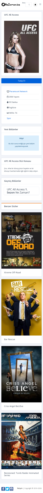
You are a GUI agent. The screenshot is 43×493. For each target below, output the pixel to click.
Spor (9, 118)
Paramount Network (18, 91)
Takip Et (21, 81)
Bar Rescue (9, 339)
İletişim (19, 488)
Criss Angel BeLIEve (13, 406)
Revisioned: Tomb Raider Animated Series (21, 474)
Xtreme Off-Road (12, 272)
